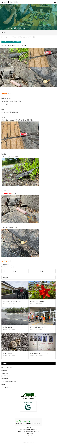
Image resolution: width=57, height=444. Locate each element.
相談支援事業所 (4, 378)
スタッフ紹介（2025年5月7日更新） (8, 381)
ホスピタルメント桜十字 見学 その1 (11, 301)
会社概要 (3, 384)
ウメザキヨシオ (9, 264)
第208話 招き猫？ (7, 353)
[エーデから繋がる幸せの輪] (9, 2)
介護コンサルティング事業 (6, 367)
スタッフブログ (12, 303)
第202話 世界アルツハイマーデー (38, 327)
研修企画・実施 (4, 373)
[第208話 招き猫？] (14, 342)
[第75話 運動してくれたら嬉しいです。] (42, 342)
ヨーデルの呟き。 (12, 41)
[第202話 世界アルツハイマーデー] (42, 316)
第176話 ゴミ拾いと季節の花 (37, 301)
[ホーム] (2, 37)
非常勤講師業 (4, 370)
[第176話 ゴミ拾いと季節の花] (42, 290)
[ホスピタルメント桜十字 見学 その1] (14, 290)
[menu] (55, 2)
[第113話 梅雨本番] (14, 316)
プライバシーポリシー (5, 387)
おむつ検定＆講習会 (5, 376)
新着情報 (18, 41)
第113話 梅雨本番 (7, 327)
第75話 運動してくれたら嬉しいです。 (39, 353)
